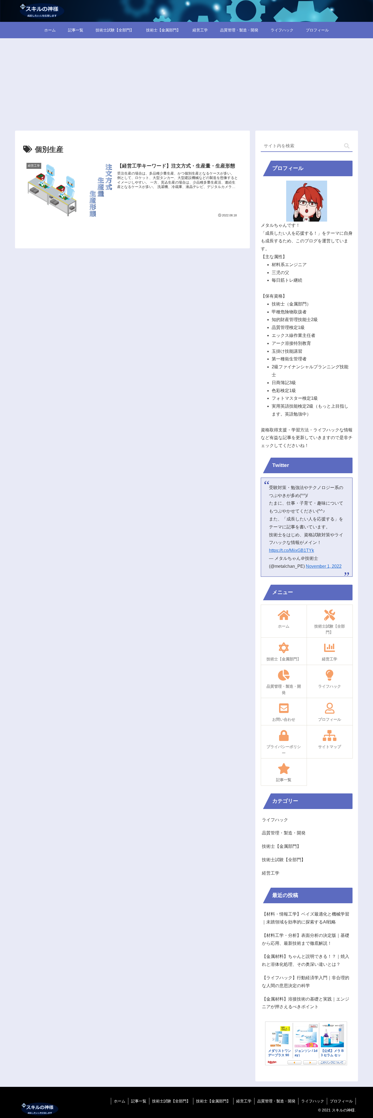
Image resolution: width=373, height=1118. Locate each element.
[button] (347, 146)
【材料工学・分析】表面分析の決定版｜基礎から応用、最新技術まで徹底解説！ (305, 939)
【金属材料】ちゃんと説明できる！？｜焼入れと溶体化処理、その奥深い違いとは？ (305, 960)
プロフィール (341, 1101)
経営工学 (243, 1101)
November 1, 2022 (324, 566)
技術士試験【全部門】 (171, 1101)
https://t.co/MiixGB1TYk (291, 550)
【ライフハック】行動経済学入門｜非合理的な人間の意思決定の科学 (305, 981)
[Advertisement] (186, 83)
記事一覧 (138, 1101)
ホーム (119, 1101)
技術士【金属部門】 (213, 1101)
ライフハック (312, 1101)
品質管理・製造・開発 (276, 1101)
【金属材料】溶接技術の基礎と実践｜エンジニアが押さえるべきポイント (305, 1003)
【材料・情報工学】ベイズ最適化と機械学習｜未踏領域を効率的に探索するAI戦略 (305, 918)
